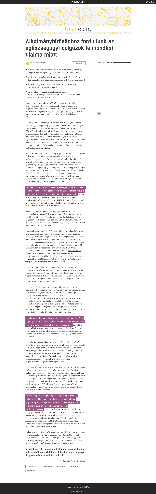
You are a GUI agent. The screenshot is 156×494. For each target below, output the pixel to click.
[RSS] (99, 113)
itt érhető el (57, 455)
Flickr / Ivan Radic (78, 461)
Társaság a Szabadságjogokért (38, 62)
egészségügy (34, 64)
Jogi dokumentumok (71, 487)
